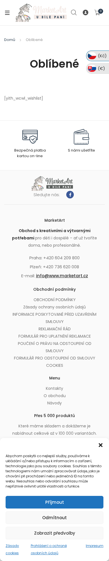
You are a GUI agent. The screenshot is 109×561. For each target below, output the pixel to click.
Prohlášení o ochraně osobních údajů (49, 549)
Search (74, 12)
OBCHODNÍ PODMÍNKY (55, 300)
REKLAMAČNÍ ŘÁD (55, 329)
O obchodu (55, 396)
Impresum (94, 545)
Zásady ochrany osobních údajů (54, 307)
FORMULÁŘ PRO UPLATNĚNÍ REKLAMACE (54, 336)
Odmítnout (54, 518)
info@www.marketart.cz (62, 276)
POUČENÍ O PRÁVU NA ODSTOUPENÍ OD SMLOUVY (54, 347)
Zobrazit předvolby (54, 533)
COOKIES (54, 365)
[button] (100, 445)
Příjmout (54, 502)
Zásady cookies (12, 549)
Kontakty (54, 388)
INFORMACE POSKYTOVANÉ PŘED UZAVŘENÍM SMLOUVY (54, 318)
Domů (9, 39)
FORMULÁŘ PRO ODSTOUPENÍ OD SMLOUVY (54, 358)
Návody (54, 403)
